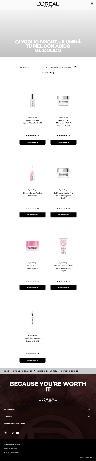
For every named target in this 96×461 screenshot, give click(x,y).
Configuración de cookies (12, 444)
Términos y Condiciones (11, 452)
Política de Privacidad (10, 448)
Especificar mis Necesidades (60, 67)
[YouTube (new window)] (17, 433)
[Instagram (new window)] (5, 433)
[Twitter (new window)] (13, 433)
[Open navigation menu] (92, 3)
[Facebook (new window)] (9, 433)
